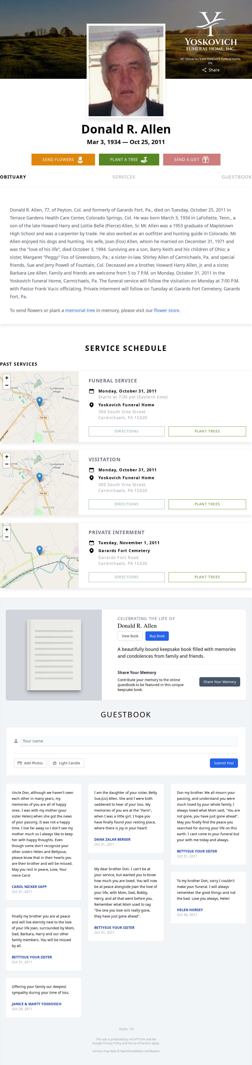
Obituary (13, 177)
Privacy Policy (112, 1043)
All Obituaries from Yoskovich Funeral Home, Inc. (210, 61)
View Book (130, 636)
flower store (166, 310)
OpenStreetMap (131, 1051)
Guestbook (237, 177)
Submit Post (224, 763)
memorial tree (80, 310)
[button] (39, 402)
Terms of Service (139, 1043)
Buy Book (157, 636)
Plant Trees (207, 431)
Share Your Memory (220, 681)
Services (123, 177)
